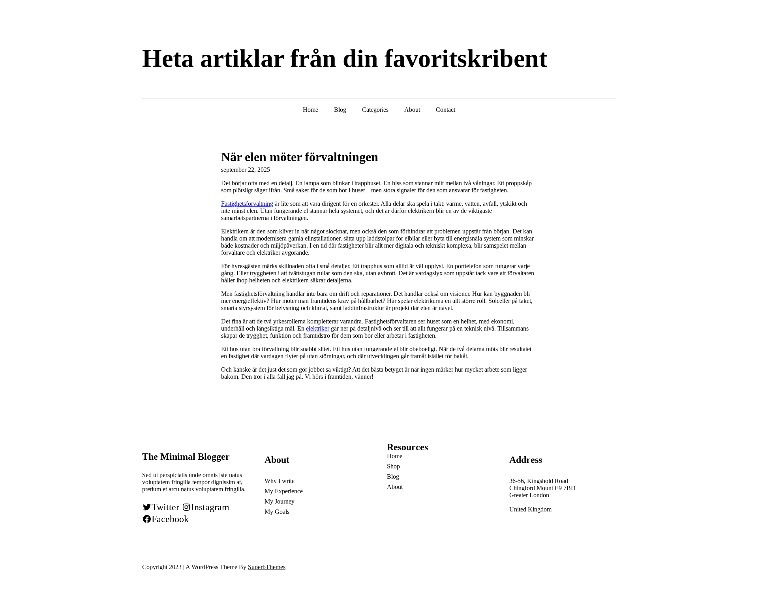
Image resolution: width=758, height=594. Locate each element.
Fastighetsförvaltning (247, 203)
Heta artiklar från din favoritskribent (344, 58)
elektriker (317, 328)
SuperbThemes (266, 567)
